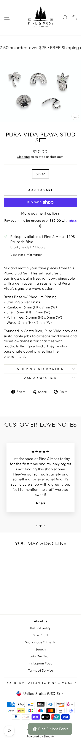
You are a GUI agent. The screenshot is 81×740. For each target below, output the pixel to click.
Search (40, 649)
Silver (40, 174)
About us (40, 621)
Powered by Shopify (40, 736)
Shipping (23, 157)
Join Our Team (41, 656)
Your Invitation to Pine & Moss (39, 683)
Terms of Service (40, 670)
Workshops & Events (40, 642)
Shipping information (40, 369)
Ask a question (40, 378)
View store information (26, 255)
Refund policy (40, 628)
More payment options (40, 213)
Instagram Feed (40, 663)
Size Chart (40, 635)
